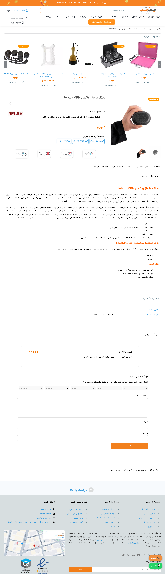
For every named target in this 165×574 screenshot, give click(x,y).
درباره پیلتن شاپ (76, 509)
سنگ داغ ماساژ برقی (80, 74)
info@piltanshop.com (42, 518)
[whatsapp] (128, 555)
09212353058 (96, 141)
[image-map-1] (34, 531)
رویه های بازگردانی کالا (106, 513)
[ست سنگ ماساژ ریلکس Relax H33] (16, 55)
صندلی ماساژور (134, 543)
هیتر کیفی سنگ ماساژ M (144, 74)
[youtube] (138, 555)
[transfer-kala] (21, 150)
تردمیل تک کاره (149, 513)
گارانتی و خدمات (76, 522)
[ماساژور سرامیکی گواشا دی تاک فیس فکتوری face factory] (48, 55)
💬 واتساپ (155, 565)
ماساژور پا (151, 526)
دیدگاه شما (142, 396)
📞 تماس (155, 558)
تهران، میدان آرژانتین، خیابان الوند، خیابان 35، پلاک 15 (29, 522)
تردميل (100, 540)
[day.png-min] (66, 151)
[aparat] (144, 555)
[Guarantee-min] (44, 151)
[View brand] (15, 111)
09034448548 (79, 141)
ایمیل (145, 433)
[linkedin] (133, 555)
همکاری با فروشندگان (74, 513)
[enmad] (34, 557)
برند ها (112, 526)
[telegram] (123, 555)
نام (146, 421)
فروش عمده (78, 518)
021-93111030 (46, 509)
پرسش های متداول (107, 509)
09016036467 (62, 141)
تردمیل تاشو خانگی (148, 509)
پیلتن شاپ (157, 29)
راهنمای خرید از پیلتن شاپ (104, 518)
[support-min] (89, 151)
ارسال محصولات (109, 522)
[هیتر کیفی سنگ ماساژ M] (143, 55)
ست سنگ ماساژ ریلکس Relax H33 (16, 74)
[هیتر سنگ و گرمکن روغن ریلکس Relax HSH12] (112, 55)
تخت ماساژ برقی (149, 522)
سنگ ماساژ (138, 29)
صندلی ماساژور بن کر (147, 518)
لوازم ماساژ (147, 29)
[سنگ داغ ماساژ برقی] (80, 55)
